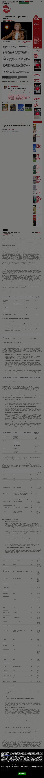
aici (12, 760)
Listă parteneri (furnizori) (5, 770)
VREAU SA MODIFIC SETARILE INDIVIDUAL (21, 775)
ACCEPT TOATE (22, 773)
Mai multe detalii (7, 755)
